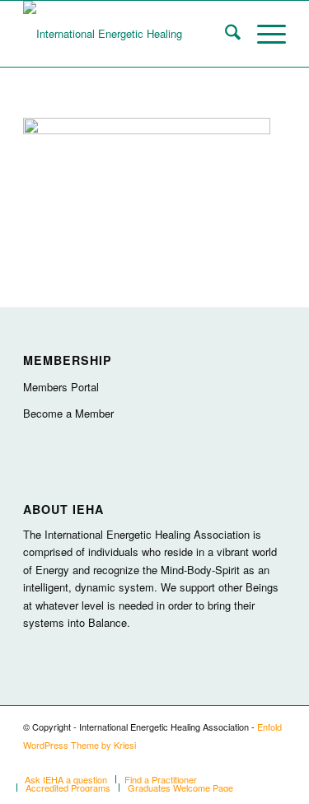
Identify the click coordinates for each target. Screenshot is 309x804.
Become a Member (68, 413)
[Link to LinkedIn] (248, 762)
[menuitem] (224, 34)
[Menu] (263, 34)
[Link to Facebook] (273, 762)
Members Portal (61, 387)
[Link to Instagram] (224, 762)
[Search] (224, 34)
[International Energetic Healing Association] (128, 34)
